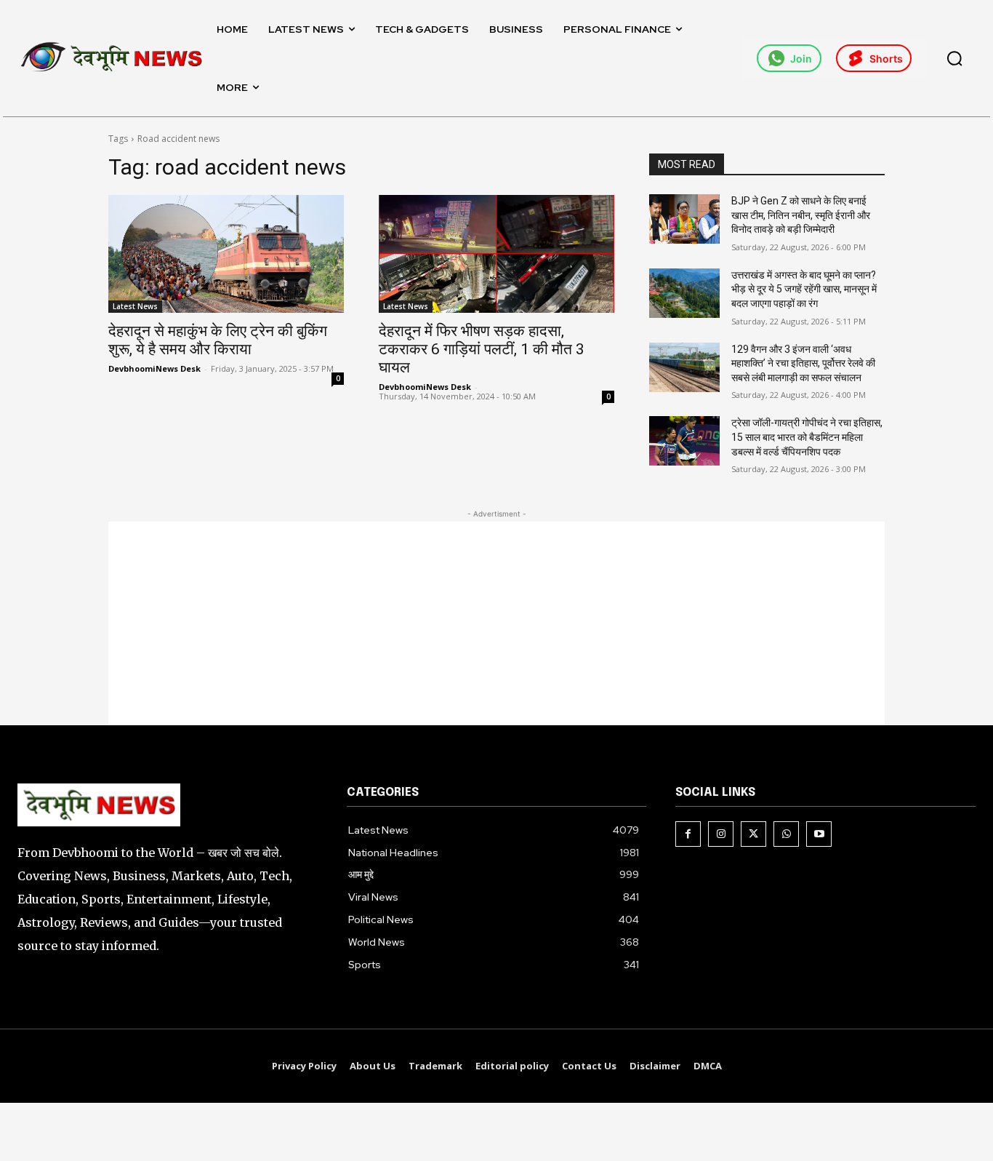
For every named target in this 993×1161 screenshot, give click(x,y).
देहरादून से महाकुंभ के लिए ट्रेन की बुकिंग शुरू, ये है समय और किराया (217, 340)
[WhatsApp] (786, 834)
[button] (954, 58)
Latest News (135, 306)
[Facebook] (688, 834)
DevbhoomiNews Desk (154, 368)
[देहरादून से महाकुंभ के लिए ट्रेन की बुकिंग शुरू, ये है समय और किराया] (226, 254)
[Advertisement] (496, 623)
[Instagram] (720, 834)
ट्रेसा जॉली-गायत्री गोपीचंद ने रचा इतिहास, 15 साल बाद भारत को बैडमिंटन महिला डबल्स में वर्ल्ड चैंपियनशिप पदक (807, 437)
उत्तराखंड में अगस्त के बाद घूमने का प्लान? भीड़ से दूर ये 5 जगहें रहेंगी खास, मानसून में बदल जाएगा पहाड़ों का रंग (804, 289)
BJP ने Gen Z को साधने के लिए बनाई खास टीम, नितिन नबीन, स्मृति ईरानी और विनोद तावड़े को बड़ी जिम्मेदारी (800, 215)
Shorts (886, 58)
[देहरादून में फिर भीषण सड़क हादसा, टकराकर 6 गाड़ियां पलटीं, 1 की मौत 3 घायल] (496, 254)
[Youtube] (819, 834)
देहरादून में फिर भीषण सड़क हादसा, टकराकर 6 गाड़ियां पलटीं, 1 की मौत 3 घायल (481, 349)
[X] (753, 834)
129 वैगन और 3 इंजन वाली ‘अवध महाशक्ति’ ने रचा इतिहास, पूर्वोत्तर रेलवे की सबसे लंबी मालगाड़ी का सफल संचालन (803, 363)
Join (801, 58)
